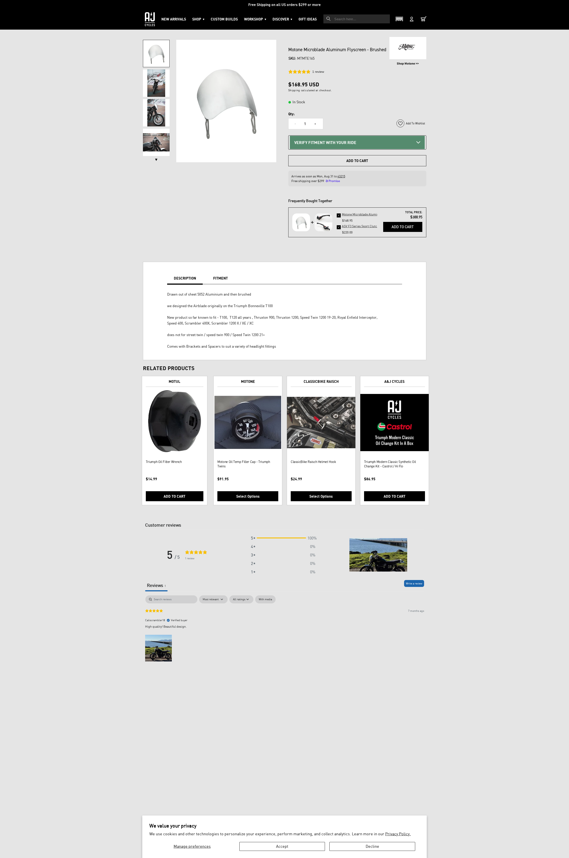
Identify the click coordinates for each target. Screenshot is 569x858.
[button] (255, 19)
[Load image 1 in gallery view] (156, 53)
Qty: (291, 114)
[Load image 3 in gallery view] (156, 112)
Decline (372, 846)
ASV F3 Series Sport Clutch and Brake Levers (372, 226)
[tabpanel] (284, 629)
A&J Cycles (394, 381)
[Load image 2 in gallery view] (156, 83)
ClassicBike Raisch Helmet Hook (313, 462)
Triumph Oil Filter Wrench (164, 462)
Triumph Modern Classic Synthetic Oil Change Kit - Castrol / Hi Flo (390, 464)
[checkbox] (265, 599)
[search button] (328, 18)
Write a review (414, 583)
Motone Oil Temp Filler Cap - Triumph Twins (243, 464)
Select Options (248, 496)
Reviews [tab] (156, 585)
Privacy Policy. (398, 833)
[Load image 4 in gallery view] (156, 142)
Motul (174, 381)
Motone (248, 381)
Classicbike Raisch (321, 381)
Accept (282, 846)
